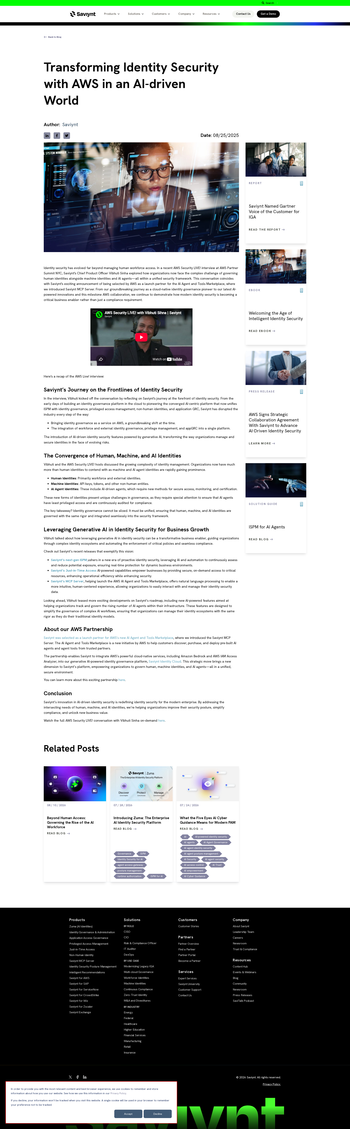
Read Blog (259, 539)
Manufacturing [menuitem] (132, 1041)
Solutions (134, 14)
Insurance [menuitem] (130, 1052)
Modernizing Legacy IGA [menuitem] (139, 966)
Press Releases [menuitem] (242, 995)
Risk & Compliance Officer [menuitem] (140, 943)
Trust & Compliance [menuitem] (245, 949)
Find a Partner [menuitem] (186, 949)
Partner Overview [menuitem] (188, 944)
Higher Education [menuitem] (134, 1029)
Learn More (260, 443)
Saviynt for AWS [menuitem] (79, 978)
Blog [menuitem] (235, 978)
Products (110, 14)
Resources (209, 14)
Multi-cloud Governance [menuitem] (138, 972)
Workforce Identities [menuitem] (136, 978)
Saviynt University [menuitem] (189, 984)
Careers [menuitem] (238, 938)
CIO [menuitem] (126, 937)
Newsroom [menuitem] (239, 943)
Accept (128, 1113)
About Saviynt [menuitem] (241, 926)
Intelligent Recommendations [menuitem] (87, 972)
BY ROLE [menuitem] (129, 926)
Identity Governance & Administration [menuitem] (92, 932)
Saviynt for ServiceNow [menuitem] (83, 989)
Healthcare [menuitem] (130, 1024)
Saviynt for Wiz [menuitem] (78, 1001)
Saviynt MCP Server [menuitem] (81, 961)
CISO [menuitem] (127, 932)
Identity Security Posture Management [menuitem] (92, 966)
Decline (157, 1113)
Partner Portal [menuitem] (187, 955)
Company (184, 14)
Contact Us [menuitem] (185, 995)
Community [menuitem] (240, 984)
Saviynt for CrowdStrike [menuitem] (84, 995)
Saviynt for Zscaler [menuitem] (81, 1007)
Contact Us (243, 14)
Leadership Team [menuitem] (243, 932)
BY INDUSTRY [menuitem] (131, 1007)
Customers (159, 14)
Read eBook (260, 331)
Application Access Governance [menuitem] (88, 938)
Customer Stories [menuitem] (188, 926)
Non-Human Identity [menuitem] (81, 955)
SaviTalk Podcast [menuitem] (243, 1001)
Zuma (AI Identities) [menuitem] (81, 926)
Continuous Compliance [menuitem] (138, 989)
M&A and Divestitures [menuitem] (137, 1001)
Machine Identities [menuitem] (135, 983)
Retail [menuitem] (127, 1047)
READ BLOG (56, 833)
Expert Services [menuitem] (187, 978)
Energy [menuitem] (128, 1012)
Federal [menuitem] (128, 1018)
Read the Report (265, 229)
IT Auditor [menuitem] (130, 949)
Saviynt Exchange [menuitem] (80, 1012)
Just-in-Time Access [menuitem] (82, 949)
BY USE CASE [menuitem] (131, 960)
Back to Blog (54, 37)
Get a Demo (268, 14)
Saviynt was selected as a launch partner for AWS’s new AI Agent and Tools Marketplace (108, 638)
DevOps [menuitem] (129, 955)
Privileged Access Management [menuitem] (88, 944)
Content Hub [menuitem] (240, 966)
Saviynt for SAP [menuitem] (79, 984)
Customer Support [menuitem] (189, 990)
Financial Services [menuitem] (135, 1035)
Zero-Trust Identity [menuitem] (135, 995)
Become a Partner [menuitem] (189, 961)
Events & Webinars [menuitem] (244, 972)
